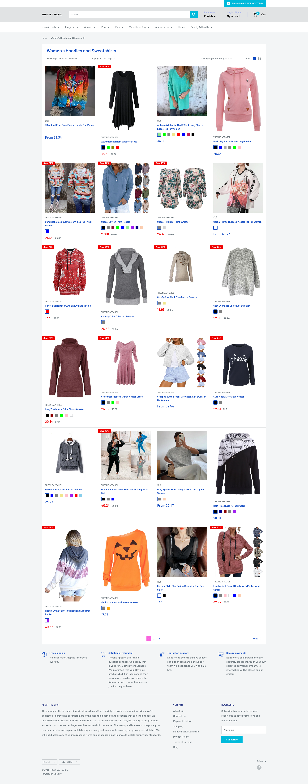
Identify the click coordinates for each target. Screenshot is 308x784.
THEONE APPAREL (109, 137)
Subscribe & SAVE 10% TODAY (247, 3)
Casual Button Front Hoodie (115, 221)
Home (181, 26)
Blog (175, 746)
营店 (47, 120)
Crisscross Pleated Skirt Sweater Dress (122, 396)
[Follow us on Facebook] (259, 767)
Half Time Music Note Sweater (229, 505)
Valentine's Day (137, 26)
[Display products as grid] (254, 58)
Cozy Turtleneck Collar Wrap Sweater (64, 409)
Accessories (162, 26)
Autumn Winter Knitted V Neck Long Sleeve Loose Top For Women (180, 127)
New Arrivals (49, 26)
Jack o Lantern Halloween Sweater (119, 602)
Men (117, 26)
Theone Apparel (165, 392)
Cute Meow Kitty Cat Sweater (228, 396)
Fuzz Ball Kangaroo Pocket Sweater (63, 489)
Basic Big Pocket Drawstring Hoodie (232, 141)
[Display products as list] (259, 58)
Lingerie (70, 26)
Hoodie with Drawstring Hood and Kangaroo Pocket (67, 612)
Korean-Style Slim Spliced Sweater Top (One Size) (180, 588)
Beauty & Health (200, 26)
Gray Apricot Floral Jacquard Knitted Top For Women (180, 491)
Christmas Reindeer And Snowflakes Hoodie (68, 305)
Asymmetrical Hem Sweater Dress (119, 141)
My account (233, 16)
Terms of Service (182, 741)
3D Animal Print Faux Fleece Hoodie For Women (69, 125)
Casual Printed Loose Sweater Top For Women (237, 221)
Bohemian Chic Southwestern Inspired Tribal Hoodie (68, 223)
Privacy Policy (181, 736)
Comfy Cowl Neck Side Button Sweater (177, 297)
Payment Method (182, 721)
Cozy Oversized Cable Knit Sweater (231, 305)
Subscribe (232, 739)
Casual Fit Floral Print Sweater (173, 221)
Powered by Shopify (52, 773)
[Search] (194, 14)
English (46, 761)
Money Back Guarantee (186, 731)
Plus (103, 26)
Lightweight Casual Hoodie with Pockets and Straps (236, 588)
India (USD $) (67, 761)
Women (88, 26)
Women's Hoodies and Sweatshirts (68, 38)
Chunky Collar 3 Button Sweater (118, 316)
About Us (178, 710)
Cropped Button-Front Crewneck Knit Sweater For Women (181, 398)
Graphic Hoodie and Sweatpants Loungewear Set (124, 491)
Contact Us (179, 715)
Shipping (178, 726)
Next (255, 638)
